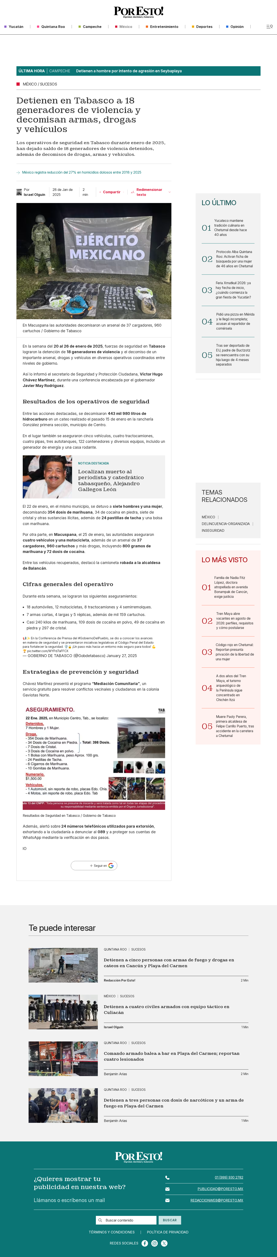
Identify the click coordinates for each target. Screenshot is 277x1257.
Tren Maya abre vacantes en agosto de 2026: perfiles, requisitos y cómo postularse (234, 621)
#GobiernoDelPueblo (93, 638)
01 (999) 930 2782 (229, 1177)
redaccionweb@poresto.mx (216, 1200)
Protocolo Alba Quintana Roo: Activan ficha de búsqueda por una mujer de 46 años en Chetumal (234, 259)
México (208, 517)
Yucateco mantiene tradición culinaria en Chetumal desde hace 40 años (230, 228)
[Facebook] (145, 1243)
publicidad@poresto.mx (220, 1189)
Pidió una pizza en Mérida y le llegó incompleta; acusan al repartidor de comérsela (235, 321)
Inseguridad (213, 530)
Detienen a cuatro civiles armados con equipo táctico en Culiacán (166, 1009)
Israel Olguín (113, 1027)
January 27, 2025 (121, 655)
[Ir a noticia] (63, 965)
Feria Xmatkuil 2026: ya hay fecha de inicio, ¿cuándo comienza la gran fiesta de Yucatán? (233, 290)
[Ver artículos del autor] (19, 192)
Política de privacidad (167, 1232)
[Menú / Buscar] (269, 27)
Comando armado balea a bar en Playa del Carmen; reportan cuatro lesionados (172, 1056)
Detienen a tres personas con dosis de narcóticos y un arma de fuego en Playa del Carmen (174, 1103)
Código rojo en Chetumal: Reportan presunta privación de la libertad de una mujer (235, 652)
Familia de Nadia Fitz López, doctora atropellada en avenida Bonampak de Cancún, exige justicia (231, 587)
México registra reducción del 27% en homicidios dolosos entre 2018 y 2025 (81, 172)
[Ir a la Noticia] (94, 476)
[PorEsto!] (138, 12)
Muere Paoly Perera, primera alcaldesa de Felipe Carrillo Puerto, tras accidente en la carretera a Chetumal (235, 726)
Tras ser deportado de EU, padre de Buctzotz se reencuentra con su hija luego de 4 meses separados (233, 354)
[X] (164, 1243)
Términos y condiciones (112, 1232)
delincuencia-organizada (226, 524)
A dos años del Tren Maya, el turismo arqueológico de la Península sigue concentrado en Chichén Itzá (231, 688)
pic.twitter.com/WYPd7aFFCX (48, 651)
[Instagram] (154, 1243)
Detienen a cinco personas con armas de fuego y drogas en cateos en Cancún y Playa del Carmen (169, 962)
